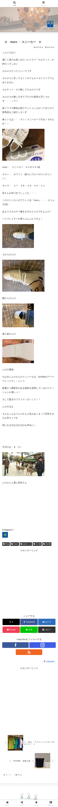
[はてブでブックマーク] (9, 756)
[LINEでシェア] (35, 756)
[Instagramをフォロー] (42, 645)
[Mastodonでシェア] (22, 748)
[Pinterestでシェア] (48, 756)
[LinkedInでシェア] (22, 764)
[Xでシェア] (9, 748)
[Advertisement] (29, 581)
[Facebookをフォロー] (15, 645)
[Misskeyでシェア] (35, 748)
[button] (47, 630)
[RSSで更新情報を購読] (29, 652)
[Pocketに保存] (22, 756)
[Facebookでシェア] (48, 748)
